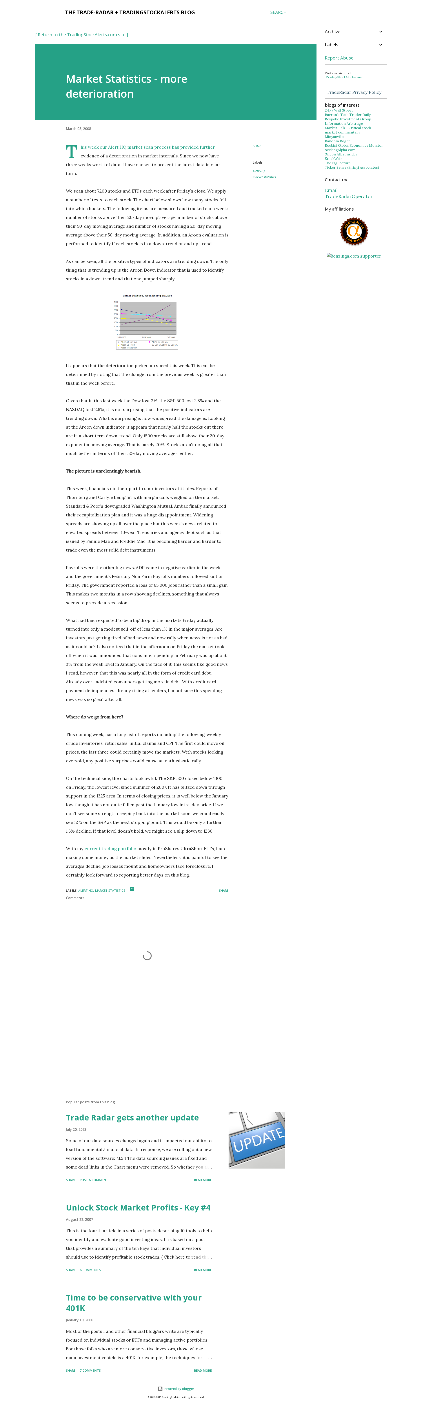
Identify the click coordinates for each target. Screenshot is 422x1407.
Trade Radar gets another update (132, 1117)
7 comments (90, 1370)
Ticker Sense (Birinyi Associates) (352, 167)
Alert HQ (117, 147)
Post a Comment (94, 1180)
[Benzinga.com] (354, 256)
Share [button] (257, 146)
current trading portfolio (110, 848)
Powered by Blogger (178, 1389)
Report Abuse (339, 58)
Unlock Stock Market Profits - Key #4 (138, 1207)
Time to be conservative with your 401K (134, 1302)
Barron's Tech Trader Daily (348, 114)
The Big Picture (338, 163)
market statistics (264, 177)
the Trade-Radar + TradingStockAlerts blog (130, 12)
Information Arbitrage (344, 123)
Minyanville (334, 136)
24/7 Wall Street (339, 110)
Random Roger (337, 141)
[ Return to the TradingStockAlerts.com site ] (81, 35)
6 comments (90, 1270)
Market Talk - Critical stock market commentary (348, 130)
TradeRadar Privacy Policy (354, 92)
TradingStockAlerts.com (344, 77)
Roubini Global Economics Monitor (354, 145)
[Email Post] (132, 890)
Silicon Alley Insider (341, 154)
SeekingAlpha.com (340, 150)
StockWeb (333, 158)
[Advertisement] (140, 1045)
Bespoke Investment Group (348, 119)
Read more (203, 1180)
